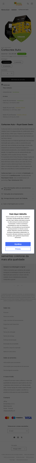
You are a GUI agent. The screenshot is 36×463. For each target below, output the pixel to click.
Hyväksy (18, 244)
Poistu (18, 249)
